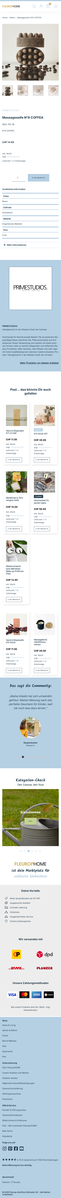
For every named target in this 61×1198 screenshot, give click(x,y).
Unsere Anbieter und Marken (15, 1073)
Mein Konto (7, 1131)
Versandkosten (13, 156)
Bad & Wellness (9, 1041)
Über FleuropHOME (11, 1067)
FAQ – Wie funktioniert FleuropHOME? (19, 1125)
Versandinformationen (12, 1115)
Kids (4, 1046)
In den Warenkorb (38, 178)
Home (5, 18)
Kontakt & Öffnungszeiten (14, 1110)
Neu (4, 1056)
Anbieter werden (10, 1078)
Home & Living (9, 1025)
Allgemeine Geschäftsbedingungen (18, 1083)
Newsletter (7, 1136)
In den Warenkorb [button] (14, 460)
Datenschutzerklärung (12, 1088)
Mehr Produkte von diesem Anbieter (39, 362)
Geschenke (7, 1051)
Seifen (12, 18)
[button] (15, 757)
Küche (5, 1035)
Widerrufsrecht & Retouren (14, 1120)
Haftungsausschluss (11, 1093)
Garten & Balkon (9, 1030)
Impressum (7, 1099)
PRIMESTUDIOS (10, 110)
